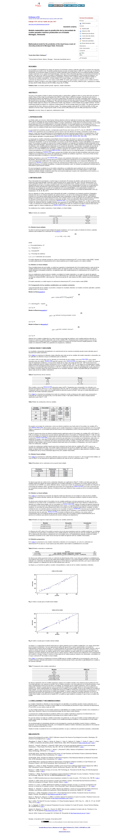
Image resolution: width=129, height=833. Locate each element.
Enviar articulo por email (88, 43)
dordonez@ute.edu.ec (64, 831)
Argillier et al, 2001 (56, 150)
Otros (82, 53)
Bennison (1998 (48, 361)
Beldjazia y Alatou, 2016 (37, 427)
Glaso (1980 (85, 359)
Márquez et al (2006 (52, 511)
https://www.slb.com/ (84, 743)
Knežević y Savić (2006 (41, 437)
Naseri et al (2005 (71, 361)
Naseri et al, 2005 (68, 135)
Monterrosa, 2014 (61, 200)
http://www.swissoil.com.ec (78, 813)
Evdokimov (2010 (47, 151)
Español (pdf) (85, 28)
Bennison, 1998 (76, 135)
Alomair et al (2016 (47, 386)
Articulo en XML (86, 31)
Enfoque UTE (34, 17)
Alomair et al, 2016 (59, 135)
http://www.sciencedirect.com (60, 798)
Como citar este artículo (88, 36)
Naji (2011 (38, 162)
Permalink (84, 58)
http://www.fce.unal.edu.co (55, 794)
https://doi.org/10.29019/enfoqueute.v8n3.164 (39, 24)
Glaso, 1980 (83, 135)
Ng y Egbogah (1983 (52, 157)
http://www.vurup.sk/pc (51, 810)
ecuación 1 (58, 231)
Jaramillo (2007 (76, 508)
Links (48, 738)
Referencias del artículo (88, 33)
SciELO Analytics (86, 23)
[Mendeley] (80, 53)
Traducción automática (88, 41)
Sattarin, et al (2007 (78, 486)
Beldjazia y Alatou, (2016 (59, 204)
